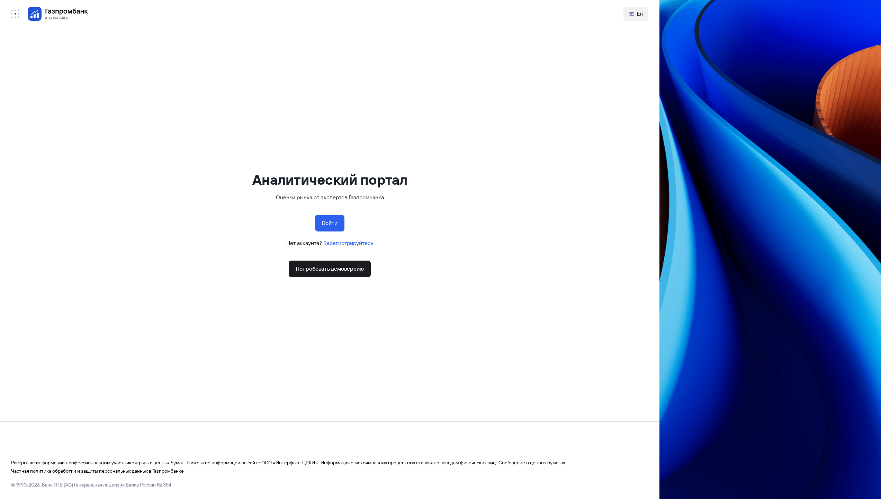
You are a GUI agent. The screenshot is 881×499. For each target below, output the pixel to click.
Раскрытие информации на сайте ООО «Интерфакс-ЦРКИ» (252, 462)
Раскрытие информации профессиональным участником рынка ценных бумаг (97, 462)
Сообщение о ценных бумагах (531, 462)
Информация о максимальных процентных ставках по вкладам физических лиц (408, 462)
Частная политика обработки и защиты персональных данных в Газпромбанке (97, 471)
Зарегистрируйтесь (348, 243)
